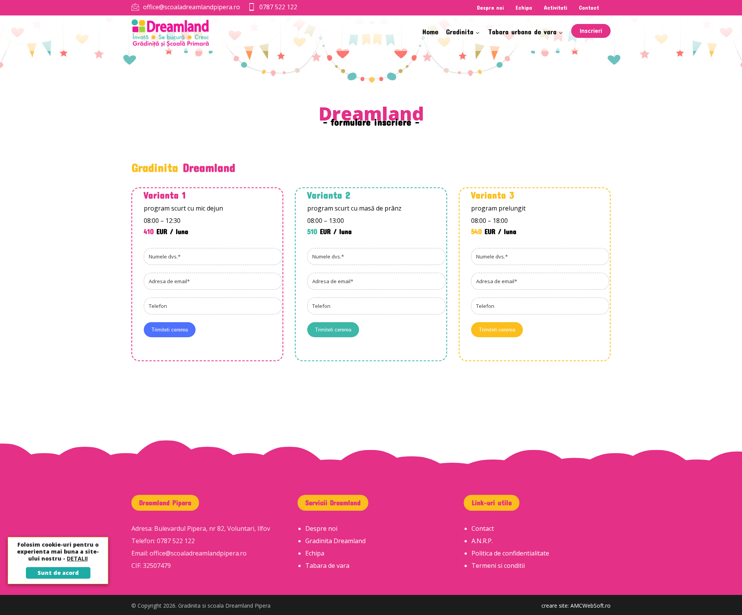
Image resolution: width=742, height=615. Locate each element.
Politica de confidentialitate (510, 553)
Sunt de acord (58, 572)
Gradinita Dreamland (335, 541)
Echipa (314, 553)
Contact (482, 528)
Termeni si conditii (498, 565)
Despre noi (321, 528)
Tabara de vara (327, 565)
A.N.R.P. (482, 541)
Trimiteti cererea (169, 330)
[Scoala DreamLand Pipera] (170, 33)
